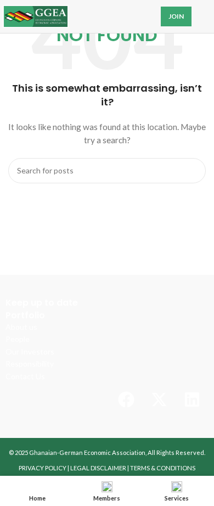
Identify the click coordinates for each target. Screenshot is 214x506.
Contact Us (25, 376)
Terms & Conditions (162, 467)
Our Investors (29, 351)
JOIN (176, 16)
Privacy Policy (42, 467)
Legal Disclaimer (98, 467)
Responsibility (29, 363)
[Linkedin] (192, 399)
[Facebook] (126, 399)
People (17, 339)
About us (21, 326)
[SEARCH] (193, 170)
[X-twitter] (159, 399)
